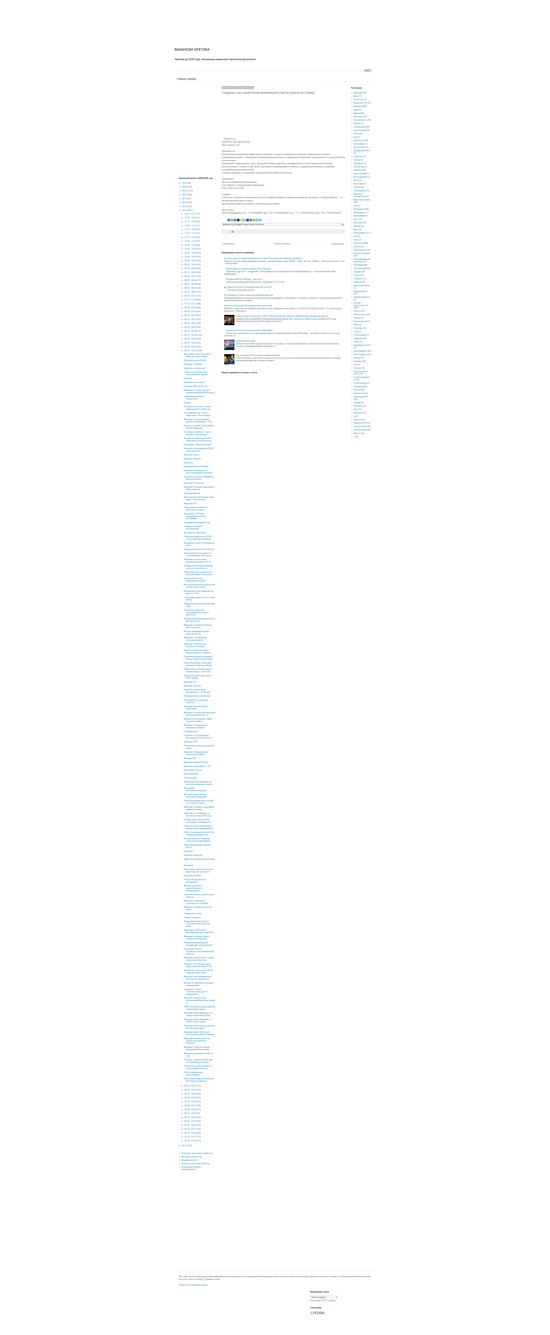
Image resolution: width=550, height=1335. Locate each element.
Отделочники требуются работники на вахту (195, 508)
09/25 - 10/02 (190, 264)
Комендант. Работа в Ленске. (198, 444)
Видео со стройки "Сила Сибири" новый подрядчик (199, 426)
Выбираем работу (362, 150)
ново (356, 240)
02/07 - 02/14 (190, 1121)
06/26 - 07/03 (190, 311)
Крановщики (360, 190)
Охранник (188, 851)
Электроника (360, 430)
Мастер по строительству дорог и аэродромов (199, 984)
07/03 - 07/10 (190, 307)
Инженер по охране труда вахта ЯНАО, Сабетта (199, 488)
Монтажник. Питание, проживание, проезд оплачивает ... (195, 516)
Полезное (358, 278)
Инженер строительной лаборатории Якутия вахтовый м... (199, 1000)
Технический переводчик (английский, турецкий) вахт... (199, 943)
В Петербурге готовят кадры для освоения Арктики (248, 295)
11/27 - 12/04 (190, 229)
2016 (184, 210)
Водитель (188, 462)
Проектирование (362, 285)
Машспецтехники (362, 200)
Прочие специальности (361, 304)
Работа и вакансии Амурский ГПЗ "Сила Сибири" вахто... (199, 1008)
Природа (358, 282)
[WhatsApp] (254, 220)
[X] (238, 220)
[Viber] (251, 220)
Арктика (358, 106)
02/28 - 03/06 (190, 1109)
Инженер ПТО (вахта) (194, 483)
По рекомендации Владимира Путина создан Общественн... (199, 657)
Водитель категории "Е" (195, 382)
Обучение (358, 265)
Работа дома (360, 314)
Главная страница (186, 79)
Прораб (187, 403)
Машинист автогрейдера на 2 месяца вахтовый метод (198, 977)
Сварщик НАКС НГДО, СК (195, 386)
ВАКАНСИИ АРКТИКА (192, 49)
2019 (184, 198)
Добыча (357, 170)
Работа (357, 311)
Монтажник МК (191, 774)
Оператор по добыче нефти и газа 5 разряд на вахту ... (197, 1067)
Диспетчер (359, 166)
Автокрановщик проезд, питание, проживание (195, 795)
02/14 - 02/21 (190, 1117)
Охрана (357, 272)
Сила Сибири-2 (361, 354)
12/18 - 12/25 (190, 217)
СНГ (355, 364)
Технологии (359, 393)
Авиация (358, 93)
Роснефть (358, 328)
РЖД (356, 324)
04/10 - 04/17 (190, 1086)
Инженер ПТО (190, 503)
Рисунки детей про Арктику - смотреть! (244, 279)
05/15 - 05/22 (190, 335)
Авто (356, 96)
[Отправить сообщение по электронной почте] (232, 231)
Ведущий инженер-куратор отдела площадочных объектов (197, 1040)
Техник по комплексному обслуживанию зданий (196, 373)
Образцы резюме (362, 253)
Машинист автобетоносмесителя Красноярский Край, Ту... (199, 713)
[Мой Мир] (235, 220)
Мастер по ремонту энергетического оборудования (193, 888)
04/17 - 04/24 (190, 350)
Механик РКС (190, 758)
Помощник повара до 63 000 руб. (199, 549)
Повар (357, 275)
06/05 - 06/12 (190, 323)
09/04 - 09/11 (190, 276)
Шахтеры (358, 413)
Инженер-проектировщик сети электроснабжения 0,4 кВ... (198, 1014)
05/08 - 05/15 (190, 339)
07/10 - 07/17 (190, 304)
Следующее (228, 244)
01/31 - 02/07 (190, 1125)
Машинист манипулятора (196, 762)
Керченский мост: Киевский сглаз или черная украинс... (198, 839)
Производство (360, 291)
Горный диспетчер (192, 913)
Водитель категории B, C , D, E (197, 766)
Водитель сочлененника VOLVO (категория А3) (199, 449)
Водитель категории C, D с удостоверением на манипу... (198, 471)
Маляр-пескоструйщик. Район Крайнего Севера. (198, 720)
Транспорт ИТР (361, 397)
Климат (357, 187)
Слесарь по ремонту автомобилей (193, 527)
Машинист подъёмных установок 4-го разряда (196, 902)
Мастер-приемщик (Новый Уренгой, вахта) (196, 632)
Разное (357, 318)
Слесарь (358, 361)
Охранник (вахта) (192, 493)
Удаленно (358, 406)
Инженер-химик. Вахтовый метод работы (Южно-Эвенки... (199, 1033)
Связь (356, 342)
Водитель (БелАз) (192, 459)
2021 (184, 191)
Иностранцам (360, 173)
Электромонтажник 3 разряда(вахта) (191, 1168)
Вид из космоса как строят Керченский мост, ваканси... (198, 651)
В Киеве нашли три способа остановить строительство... (198, 820)
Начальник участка (193, 770)
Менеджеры (359, 212)
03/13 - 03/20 (190, 1101)
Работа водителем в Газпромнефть (193, 1073)
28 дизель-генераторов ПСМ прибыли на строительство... (198, 439)
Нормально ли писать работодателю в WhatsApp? (249, 330)
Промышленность (362, 297)
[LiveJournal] (247, 220)
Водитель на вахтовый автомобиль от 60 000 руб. (197, 690)
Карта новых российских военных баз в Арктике (248, 269)
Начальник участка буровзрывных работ (195, 579)
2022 (184, 187)
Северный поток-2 (362, 345)
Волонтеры (359, 144)
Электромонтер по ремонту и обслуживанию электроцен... (198, 554)
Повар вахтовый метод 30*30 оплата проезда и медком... (198, 537)
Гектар (357, 160)
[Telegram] (260, 220)
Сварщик (358, 338)
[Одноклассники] (232, 220)
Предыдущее (338, 244)
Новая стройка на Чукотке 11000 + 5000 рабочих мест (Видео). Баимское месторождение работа (282, 316)
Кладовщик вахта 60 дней (196, 466)
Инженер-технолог (193, 686)
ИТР (356, 180)
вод (355, 137)
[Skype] (257, 220)
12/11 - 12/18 (190, 221)
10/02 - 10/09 (190, 260)
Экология (358, 419)
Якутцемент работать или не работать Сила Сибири (197, 355)
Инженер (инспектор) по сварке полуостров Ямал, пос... (199, 959)
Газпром (358, 156)
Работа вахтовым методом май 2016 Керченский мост (199, 1079)
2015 (184, 1145)
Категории (359, 184)
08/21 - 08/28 (190, 284)
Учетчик (188, 378)
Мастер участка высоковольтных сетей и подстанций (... (199, 585)
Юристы (357, 433)
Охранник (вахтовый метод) (197, 522)
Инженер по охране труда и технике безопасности (197, 937)
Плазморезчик (191, 731)
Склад (357, 358)
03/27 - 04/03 (190, 1094)
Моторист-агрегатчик (191, 1157)
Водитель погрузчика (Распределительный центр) (248, 305)
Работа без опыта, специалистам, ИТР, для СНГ (249, 287)
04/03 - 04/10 (190, 1090)
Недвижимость (361, 233)
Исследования (360, 177)
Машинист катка (191, 455)
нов (355, 236)
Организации (360, 268)
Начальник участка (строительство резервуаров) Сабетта (199, 951)
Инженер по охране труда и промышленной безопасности (199, 391)
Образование (360, 250)
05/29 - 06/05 (190, 327)
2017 (184, 206)
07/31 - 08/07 (190, 292)
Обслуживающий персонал (362, 260)
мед (356, 205)
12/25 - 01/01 (190, 214)
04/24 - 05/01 (190, 347)
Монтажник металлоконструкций (195, 789)
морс (356, 219)
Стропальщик (190, 778)
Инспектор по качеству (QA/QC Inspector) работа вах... (198, 971)
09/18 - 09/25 (190, 268)
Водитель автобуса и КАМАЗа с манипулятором (199, 478)
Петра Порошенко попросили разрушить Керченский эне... (198, 664)
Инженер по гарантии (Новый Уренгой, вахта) (198, 626)
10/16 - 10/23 (190, 253)
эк (355, 416)
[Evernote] (244, 220)
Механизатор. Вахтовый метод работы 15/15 (198, 592)
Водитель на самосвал (194, 368)
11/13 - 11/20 (190, 237)
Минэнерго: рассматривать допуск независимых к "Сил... (198, 420)
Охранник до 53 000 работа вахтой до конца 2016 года (197, 814)
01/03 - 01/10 (190, 1140)
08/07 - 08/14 (190, 288)
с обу (356, 331)
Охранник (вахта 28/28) (195, 360)
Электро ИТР (360, 423)
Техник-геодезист (192, 917)
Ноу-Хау (357, 246)
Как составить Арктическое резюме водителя (258, 355)
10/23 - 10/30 (190, 249)
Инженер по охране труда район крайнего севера (199, 808)
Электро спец (360, 426)
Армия (357, 113)
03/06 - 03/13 (190, 1105)
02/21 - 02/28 (190, 1113)
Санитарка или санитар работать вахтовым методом (199, 1027)
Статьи (357, 368)
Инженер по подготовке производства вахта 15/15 (197, 560)
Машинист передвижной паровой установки (195, 726)
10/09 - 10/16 (190, 257)
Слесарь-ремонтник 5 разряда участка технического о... (198, 567)
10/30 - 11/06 (190, 245)
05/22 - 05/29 (190, 331)
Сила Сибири (360, 351)
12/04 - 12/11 (190, 225)
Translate (331, 1300)
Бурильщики (360, 127)
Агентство (358, 99)
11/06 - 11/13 (190, 241)
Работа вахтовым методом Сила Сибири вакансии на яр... (199, 833)
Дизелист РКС (190, 741)
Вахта (356, 133)
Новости (358, 243)
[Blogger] (241, 220)
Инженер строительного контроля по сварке (195, 645)
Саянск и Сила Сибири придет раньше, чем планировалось (198, 827)
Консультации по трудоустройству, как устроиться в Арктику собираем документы (263, 258)
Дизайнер (358, 163)
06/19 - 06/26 (190, 315)
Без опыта (358, 116)
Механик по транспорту (195, 532)
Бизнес (357, 123)
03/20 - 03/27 (190, 1097)
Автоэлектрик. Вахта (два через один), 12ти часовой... (199, 498)
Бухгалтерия (360, 130)
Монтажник (359, 216)
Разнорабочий (360, 321)
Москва (357, 226)
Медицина (359, 209)
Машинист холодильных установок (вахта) (195, 638)
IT (354, 436)
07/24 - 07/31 (190, 296)
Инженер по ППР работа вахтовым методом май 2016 (199, 931)
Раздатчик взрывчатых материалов (195, 880)
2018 (184, 202)
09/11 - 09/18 (190, 272)
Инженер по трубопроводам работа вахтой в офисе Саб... (198, 965)
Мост (356, 229)
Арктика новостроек (245, 341)
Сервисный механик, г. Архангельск (194, 397)
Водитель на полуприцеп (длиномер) (196, 707)
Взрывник (188, 865)
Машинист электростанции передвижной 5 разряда (197, 1048)
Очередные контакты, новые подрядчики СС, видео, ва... (198, 407)
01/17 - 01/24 (190, 1133)
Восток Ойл (359, 147)
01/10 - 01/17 (190, 1137)
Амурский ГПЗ (360, 103)
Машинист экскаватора (360, 195)
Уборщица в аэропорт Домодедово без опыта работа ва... (196, 612)
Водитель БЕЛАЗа (192, 875)
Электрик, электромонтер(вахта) (197, 1153)
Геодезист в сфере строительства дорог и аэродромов (196, 991)
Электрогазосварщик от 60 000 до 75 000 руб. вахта (198, 802)
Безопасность (360, 120)
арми (356, 110)
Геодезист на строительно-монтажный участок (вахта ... (198, 736)
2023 (184, 183)
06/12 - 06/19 (190, 319)
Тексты (357, 390)
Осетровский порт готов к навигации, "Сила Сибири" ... (198, 414)
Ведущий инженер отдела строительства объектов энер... (197, 923)
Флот (356, 409)
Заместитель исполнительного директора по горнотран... (198, 870)
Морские (358, 222)
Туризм (357, 402)
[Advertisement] (86, 20)
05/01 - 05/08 (190, 343)
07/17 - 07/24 (190, 300)
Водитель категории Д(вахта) (195, 1163)
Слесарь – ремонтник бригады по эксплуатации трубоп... (198, 1061)
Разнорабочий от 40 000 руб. (197, 696)
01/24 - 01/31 (190, 1129)
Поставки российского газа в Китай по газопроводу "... (197, 433)
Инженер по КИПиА (193, 364)
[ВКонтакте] (228, 220)
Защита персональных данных (193, 1285)
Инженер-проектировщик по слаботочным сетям (197, 1020)
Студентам (359, 386)
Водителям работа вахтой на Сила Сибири (197, 676)
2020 (184, 195)
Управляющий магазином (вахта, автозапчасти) (199, 620)
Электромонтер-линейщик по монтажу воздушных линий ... (198, 783)
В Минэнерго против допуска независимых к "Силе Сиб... (197, 670)
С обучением (360, 335)
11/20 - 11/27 (190, 233)
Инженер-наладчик (193, 855)
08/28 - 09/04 (190, 280)
